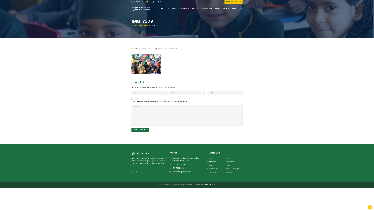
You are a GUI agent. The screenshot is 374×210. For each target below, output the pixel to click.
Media (217, 8)
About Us (229, 172)
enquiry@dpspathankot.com (181, 172)
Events (228, 165)
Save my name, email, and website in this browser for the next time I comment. (160, 101)
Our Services (207, 8)
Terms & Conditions (232, 169)
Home (162, 8)
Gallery (228, 158)
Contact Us (212, 172)
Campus (195, 8)
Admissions (184, 8)
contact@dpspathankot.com (157, 2)
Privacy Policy (213, 169)
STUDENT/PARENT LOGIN (233, 2)
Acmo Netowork (209, 185)
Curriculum (172, 8)
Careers (226, 8)
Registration (230, 162)
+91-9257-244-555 (139, 2)
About (234, 8)
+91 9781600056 (178, 168)
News (211, 165)
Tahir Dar (160, 49)
